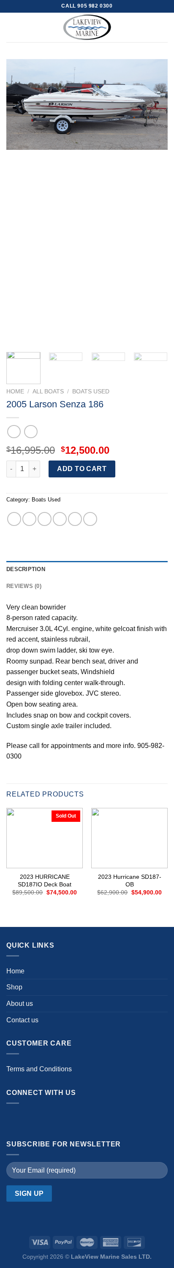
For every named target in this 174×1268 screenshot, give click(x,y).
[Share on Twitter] (45, 519)
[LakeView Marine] (87, 27)
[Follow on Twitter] (48, 1119)
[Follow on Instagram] (32, 1119)
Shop (14, 987)
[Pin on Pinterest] (75, 519)
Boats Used (90, 391)
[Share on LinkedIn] (90, 519)
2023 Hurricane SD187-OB (129, 881)
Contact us (22, 1020)
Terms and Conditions (39, 1069)
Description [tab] (25, 569)
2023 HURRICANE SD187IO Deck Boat (44, 881)
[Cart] (163, 27)
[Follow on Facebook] (15, 1119)
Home (15, 391)
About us (19, 1003)
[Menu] (11, 27)
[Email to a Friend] (60, 519)
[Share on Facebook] (29, 519)
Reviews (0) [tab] (23, 586)
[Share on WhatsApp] (14, 519)
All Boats (48, 391)
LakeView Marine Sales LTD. (111, 1256)
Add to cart (81, 468)
